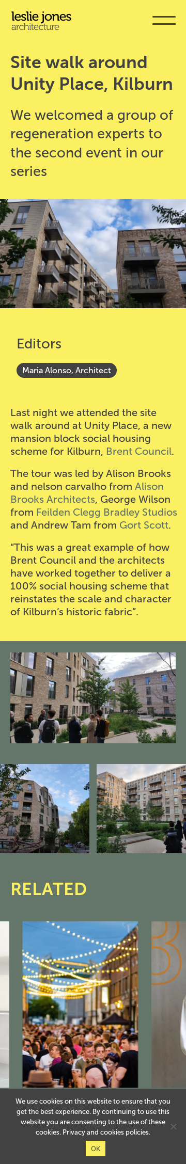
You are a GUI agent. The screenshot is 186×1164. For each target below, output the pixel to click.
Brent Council (139, 451)
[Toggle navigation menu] (164, 27)
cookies (112, 1132)
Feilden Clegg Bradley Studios (106, 512)
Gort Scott (143, 525)
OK (96, 1148)
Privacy (74, 1132)
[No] (173, 1126)
